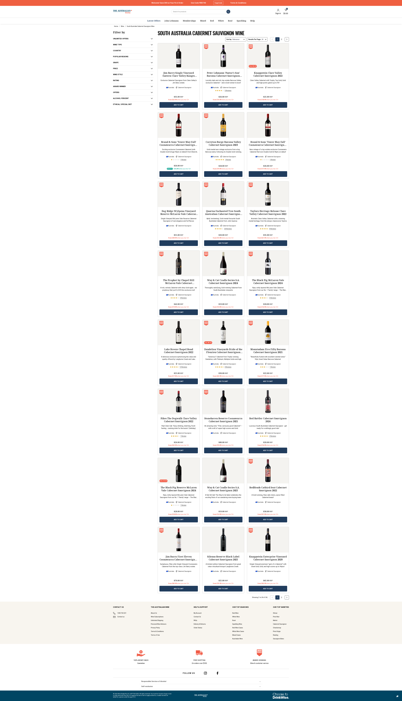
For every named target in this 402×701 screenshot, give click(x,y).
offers (116, 92)
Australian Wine (237, 639)
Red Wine (235, 613)
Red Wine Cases (237, 628)
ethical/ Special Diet (122, 104)
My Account (198, 613)
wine (122, 26)
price (115, 69)
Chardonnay (277, 628)
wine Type (117, 45)
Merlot (275, 620)
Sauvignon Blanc (278, 639)
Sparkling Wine (237, 624)
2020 (268, 558)
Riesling (275, 635)
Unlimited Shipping (157, 620)
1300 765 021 (121, 613)
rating (116, 80)
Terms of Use (155, 635)
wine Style (118, 74)
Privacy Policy (155, 628)
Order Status (198, 628)
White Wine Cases (238, 631)
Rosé (234, 620)
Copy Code (218, 3)
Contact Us (197, 617)
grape (116, 63)
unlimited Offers (120, 39)
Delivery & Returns (200, 624)
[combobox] (201, 11)
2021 (178, 212)
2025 (223, 489)
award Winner (119, 86)
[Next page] (287, 39)
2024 (268, 143)
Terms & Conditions (238, 3)
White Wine (236, 617)
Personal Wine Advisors (158, 624)
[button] (178, 168)
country (117, 51)
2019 (179, 558)
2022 (223, 74)
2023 (179, 74)
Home (116, 26)
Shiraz (275, 613)
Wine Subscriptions (157, 617)
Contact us (120, 617)
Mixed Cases (236, 635)
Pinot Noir (276, 617)
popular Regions (120, 57)
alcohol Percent (121, 98)
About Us (154, 613)
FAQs (195, 620)
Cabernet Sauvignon (280, 624)
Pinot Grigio (277, 631)
